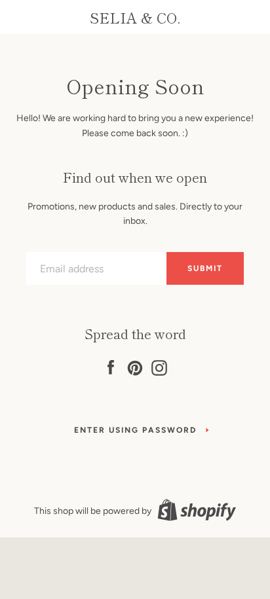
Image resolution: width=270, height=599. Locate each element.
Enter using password (135, 430)
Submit (205, 268)
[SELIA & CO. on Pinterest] (135, 365)
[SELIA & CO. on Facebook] (111, 365)
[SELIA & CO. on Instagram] (159, 365)
